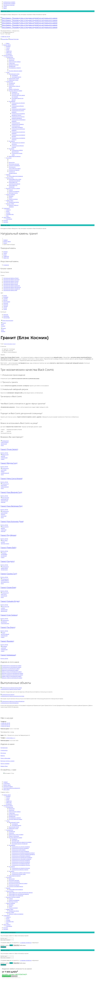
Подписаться (47, 507)
